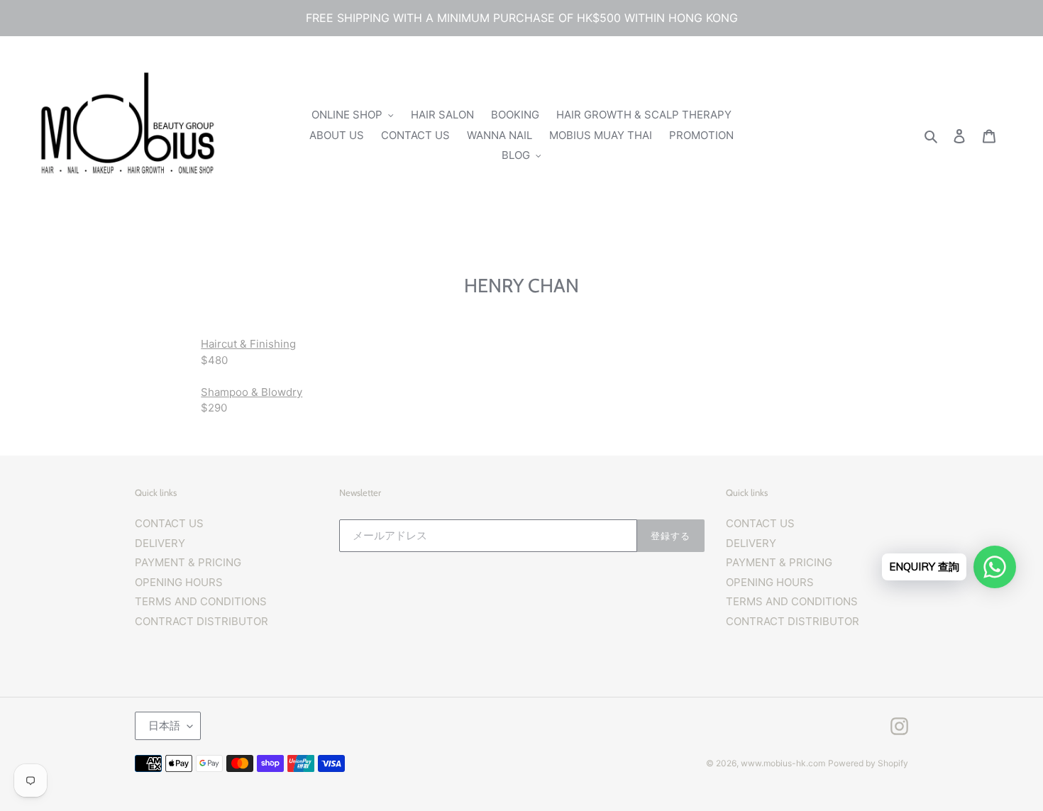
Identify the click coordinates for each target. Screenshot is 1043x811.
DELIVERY (160, 543)
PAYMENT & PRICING (188, 562)
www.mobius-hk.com (783, 763)
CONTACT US (169, 523)
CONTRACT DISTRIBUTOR (201, 621)
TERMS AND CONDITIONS (201, 601)
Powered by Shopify (868, 763)
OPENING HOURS (179, 582)
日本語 (164, 725)
